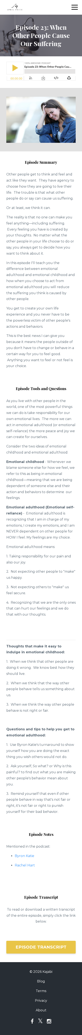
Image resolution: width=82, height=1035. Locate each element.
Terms (41, 991)
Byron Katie (24, 856)
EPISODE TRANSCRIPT (41, 947)
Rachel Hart (25, 865)
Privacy (41, 1001)
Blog (41, 981)
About (41, 1010)
